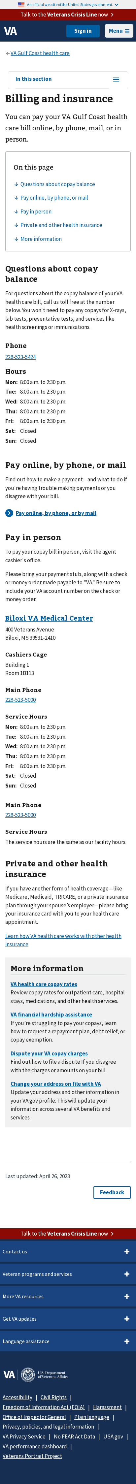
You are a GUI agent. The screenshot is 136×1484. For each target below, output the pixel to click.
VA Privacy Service (24, 1436)
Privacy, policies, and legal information (48, 1426)
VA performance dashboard (35, 1446)
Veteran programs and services (37, 1274)
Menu (116, 30)
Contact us (15, 1251)
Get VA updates (20, 1318)
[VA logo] (10, 31)
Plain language (91, 1417)
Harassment (107, 1407)
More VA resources (23, 1296)
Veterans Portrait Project (32, 1456)
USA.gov (113, 1436)
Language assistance (26, 1341)
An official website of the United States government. (70, 4)
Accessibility (17, 1397)
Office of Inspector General (34, 1417)
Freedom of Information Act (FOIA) (44, 1407)
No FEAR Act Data (74, 1436)
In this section (34, 79)
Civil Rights (54, 1397)
